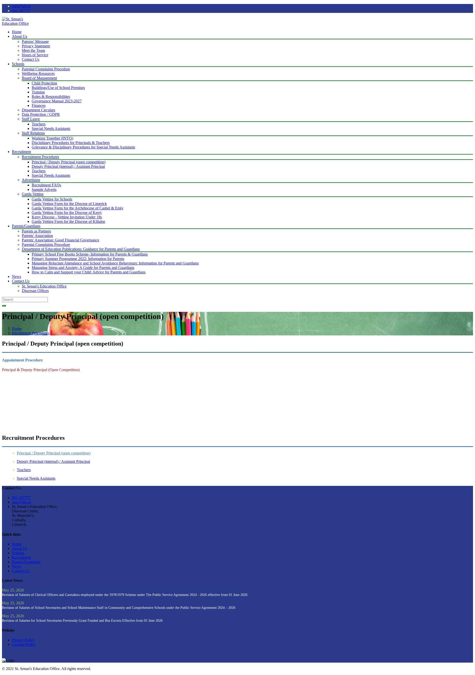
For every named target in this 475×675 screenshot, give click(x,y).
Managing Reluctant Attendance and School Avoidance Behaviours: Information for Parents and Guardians (115, 263)
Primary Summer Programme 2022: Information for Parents (78, 259)
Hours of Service (35, 55)
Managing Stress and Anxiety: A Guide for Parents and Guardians (83, 267)
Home (17, 32)
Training (38, 92)
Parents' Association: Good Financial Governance (60, 240)
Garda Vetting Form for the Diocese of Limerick (69, 204)
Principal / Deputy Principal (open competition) (68, 162)
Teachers (39, 124)
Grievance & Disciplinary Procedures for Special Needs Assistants (83, 147)
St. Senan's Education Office (44, 286)
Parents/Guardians (26, 226)
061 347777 (21, 10)
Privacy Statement (36, 46)
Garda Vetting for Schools (52, 199)
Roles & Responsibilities (51, 96)
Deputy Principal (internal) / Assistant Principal (68, 166)
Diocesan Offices (35, 291)
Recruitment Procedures (40, 157)
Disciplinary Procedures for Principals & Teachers (71, 143)
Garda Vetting (33, 194)
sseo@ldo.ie (21, 6)
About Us (19, 36)
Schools (18, 64)
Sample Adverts (44, 189)
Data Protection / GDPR (41, 114)
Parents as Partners (36, 231)
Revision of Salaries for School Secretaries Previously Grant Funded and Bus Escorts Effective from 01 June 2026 (82, 620)
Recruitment (21, 151)
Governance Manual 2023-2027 (57, 101)
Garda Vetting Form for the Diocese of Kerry (67, 212)
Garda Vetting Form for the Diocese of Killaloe (68, 221)
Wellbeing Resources (38, 73)
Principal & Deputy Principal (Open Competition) (41, 370)
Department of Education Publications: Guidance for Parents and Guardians (81, 249)
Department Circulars (38, 110)
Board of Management (39, 78)
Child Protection (44, 83)
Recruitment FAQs (46, 185)
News (16, 276)
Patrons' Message (35, 41)
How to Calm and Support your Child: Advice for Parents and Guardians (88, 272)
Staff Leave (31, 119)
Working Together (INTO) (52, 138)
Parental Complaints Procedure (46, 69)
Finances (39, 105)
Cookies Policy (24, 644)
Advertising (31, 180)
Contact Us (30, 59)
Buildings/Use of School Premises (58, 88)
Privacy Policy (23, 640)
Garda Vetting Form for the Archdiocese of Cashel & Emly (77, 208)
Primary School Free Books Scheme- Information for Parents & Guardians (90, 254)
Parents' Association (37, 236)
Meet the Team (33, 50)
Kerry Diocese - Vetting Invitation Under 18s (67, 217)
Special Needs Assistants (51, 128)
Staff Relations (33, 133)
